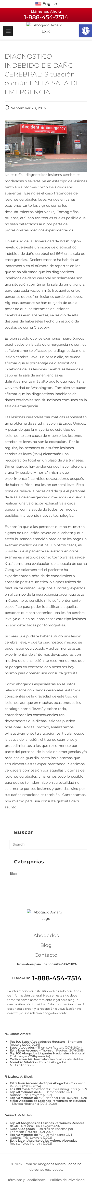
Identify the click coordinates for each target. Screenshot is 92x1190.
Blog (13, 873)
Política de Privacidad (67, 1180)
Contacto (46, 955)
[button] (85, 30)
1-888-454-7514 (57, 978)
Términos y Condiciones (26, 1180)
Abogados (46, 935)
